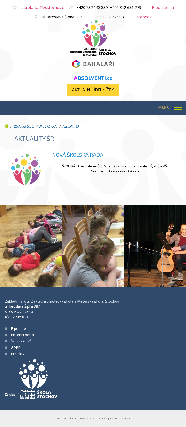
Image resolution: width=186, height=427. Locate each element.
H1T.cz (102, 418)
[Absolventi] (93, 78)
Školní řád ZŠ (21, 341)
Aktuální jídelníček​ (93, 89)
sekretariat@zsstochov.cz (43, 7)
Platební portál (23, 335)
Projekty (17, 353)
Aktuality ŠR (70, 126)
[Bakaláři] (93, 64)
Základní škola (24, 126)
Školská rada (48, 126)
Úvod (7, 125)
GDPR (15, 347)
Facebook (143, 17)
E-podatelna (163, 7)
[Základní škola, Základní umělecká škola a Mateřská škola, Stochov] (93, 54)
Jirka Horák (81, 418)
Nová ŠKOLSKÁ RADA (77, 154)
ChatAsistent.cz (120, 418)
